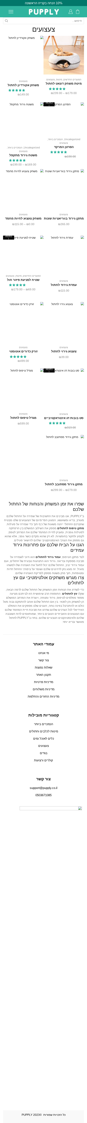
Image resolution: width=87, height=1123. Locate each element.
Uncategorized (72, 139)
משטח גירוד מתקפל (23, 155)
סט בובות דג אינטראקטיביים (63, 418)
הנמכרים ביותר (55, 139)
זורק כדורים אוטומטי (23, 351)
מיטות (59, 79)
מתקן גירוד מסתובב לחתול (64, 484)
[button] (57, 88)
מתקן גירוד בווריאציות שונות (64, 218)
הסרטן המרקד (64, 147)
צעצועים (50, 79)
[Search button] (6, 21)
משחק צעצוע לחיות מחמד (23, 218)
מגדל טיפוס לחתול (23, 417)
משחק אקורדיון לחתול (23, 85)
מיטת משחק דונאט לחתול (64, 83)
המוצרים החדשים (72, 79)
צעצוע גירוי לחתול (63, 351)
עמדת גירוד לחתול (64, 285)
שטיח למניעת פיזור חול (23, 280)
